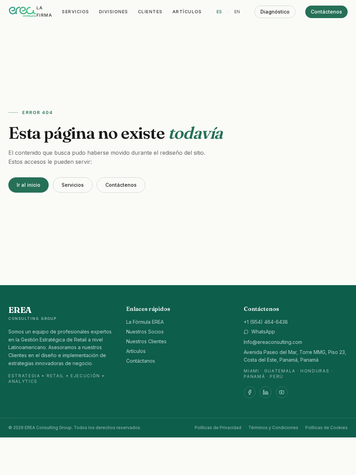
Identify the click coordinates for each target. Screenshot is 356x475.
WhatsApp (263, 332)
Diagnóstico (275, 12)
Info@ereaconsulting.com (273, 342)
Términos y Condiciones (273, 427)
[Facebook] (250, 392)
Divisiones (113, 11)
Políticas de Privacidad (218, 427)
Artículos (187, 11)
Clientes (150, 11)
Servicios (75, 11)
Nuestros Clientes (146, 341)
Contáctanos (140, 361)
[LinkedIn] (266, 392)
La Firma (44, 11)
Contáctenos (326, 12)
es (219, 11)
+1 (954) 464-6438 (266, 322)
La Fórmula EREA (145, 322)
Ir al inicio (28, 185)
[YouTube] (282, 392)
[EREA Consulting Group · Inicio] (22, 12)
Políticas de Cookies (326, 427)
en (237, 11)
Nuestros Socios (145, 332)
